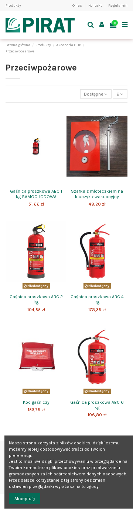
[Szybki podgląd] (36, 183)
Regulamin (117, 5)
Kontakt (95, 5)
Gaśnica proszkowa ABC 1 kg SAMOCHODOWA (36, 194)
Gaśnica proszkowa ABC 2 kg (36, 299)
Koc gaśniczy (36, 402)
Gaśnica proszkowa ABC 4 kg (97, 299)
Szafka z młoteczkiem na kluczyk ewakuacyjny (97, 194)
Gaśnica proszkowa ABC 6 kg (97, 405)
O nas (77, 5)
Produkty (13, 5)
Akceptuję (24, 498)
